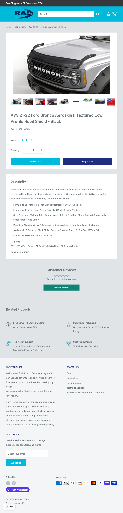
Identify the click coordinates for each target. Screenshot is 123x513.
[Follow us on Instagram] (14, 483)
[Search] (97, 14)
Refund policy (74, 382)
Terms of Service (75, 387)
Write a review (61, 287)
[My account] (108, 14)
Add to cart (35, 161)
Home (9, 27)
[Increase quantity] (41, 150)
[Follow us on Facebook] (8, 483)
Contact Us (72, 377)
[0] (114, 14)
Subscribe (15, 462)
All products (20, 27)
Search (70, 373)
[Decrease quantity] (25, 150)
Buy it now (87, 161)
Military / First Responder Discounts (86, 392)
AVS (12, 129)
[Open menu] (7, 14)
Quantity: (15, 150)
